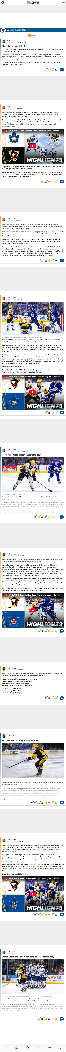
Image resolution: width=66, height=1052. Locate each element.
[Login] (3, 2)
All (29, 35)
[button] (63, 2)
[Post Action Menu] (63, 41)
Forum (35, 35)
